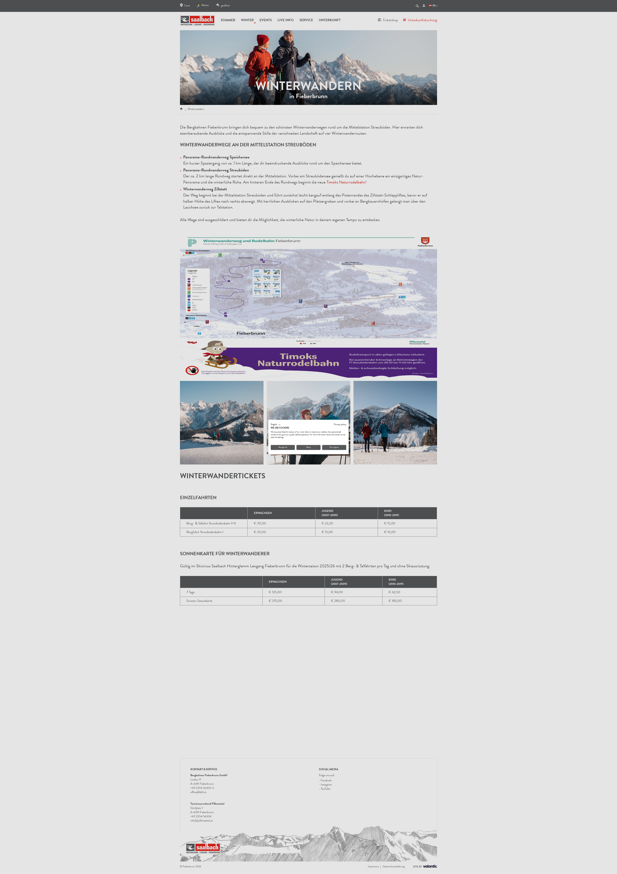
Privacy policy (340, 425)
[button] (276, 425)
